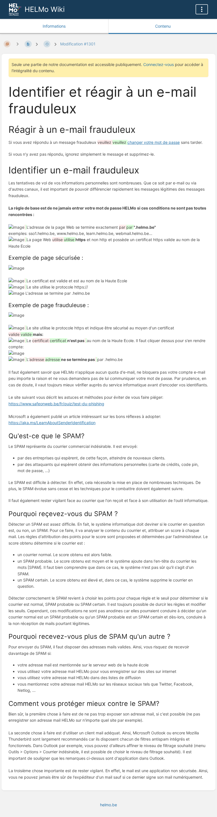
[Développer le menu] (202, 9)
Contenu (163, 26)
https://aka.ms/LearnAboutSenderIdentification (52, 422)
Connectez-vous (158, 64)
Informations (54, 26)
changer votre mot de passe (153, 142)
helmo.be (108, 804)
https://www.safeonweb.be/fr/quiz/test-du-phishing (56, 403)
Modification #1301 (78, 43)
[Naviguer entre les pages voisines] (17, 44)
